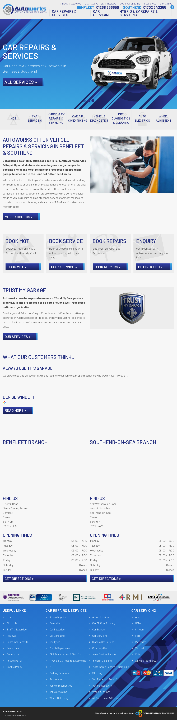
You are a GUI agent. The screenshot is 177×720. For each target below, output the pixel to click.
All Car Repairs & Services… (108, 698)
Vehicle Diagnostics (60, 685)
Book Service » (64, 267)
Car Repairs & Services (64, 13)
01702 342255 (144, 7)
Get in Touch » (150, 267)
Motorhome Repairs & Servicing (110, 666)
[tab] (84, 100)
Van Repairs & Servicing (105, 679)
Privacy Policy (14, 660)
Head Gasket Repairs (104, 654)
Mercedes (140, 642)
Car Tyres (54, 642)
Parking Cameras (59, 673)
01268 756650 (98, 7)
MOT (52, 666)
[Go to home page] (24, 9)
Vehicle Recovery (102, 685)
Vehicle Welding (58, 691)
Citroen (139, 629)
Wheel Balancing (58, 698)
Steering (97, 673)
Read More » (15, 410)
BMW (138, 623)
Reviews (111, 3)
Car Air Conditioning (103, 623)
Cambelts (54, 623)
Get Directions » (19, 578)
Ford (138, 635)
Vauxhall (139, 648)
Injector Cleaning (102, 660)
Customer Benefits (130, 3)
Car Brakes (98, 629)
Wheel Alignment (101, 691)
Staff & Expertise (94, 3)
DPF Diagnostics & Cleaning (65, 654)
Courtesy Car (99, 648)
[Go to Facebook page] (172, 7)
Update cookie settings (15, 715)
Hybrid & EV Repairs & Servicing (139, 13)
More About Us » (19, 217)
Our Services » (17, 336)
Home (65, 3)
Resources (150, 3)
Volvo (138, 654)
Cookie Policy (14, 666)
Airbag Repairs (57, 617)
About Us (76, 3)
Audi (137, 617)
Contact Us (166, 3)
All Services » (20, 82)
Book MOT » (16, 267)
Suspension (56, 679)
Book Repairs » (108, 267)
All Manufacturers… (146, 660)
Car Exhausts (57, 635)
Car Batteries (57, 629)
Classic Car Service (103, 642)
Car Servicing (101, 13)
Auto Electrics (100, 617)
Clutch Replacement (60, 648)
